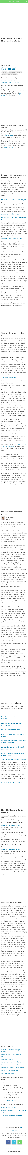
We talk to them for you (8, 80)
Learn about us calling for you (10, 214)
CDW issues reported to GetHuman (11, 782)
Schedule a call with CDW (8, 377)
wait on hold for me (8, 446)
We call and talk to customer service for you (12, 1055)
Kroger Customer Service (8, 1107)
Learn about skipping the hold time (11, 238)
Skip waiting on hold (7, 82)
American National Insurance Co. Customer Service (14, 1111)
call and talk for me (20, 444)
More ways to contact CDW (9, 1073)
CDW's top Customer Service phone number (11, 1050)
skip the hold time (9, 147)
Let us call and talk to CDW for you (13, 200)
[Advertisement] (14, 110)
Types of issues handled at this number (12, 1068)
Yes (21, 1127)
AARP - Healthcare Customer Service (11, 1115)
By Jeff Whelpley (10, 517)
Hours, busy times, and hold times (11, 1065)
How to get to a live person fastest (11, 1062)
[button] (26, 1)
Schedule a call (19, 82)
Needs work (13, 1131)
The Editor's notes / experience (10, 1070)
